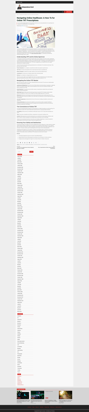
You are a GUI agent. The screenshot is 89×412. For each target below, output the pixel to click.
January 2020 (19, 293)
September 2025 (20, 172)
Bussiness (19, 323)
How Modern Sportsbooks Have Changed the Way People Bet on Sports (37, 395)
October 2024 (19, 192)
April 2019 (19, 309)
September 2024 (20, 194)
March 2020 (19, 289)
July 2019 (19, 304)
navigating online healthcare (29, 144)
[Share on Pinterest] (29, 143)
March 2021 (19, 268)
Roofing (18, 357)
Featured (19, 330)
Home (18, 377)
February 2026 (19, 163)
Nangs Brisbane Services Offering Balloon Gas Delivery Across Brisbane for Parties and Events (35, 137)
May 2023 (19, 223)
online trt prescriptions (37, 144)
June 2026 (19, 160)
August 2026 (19, 156)
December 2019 (20, 295)
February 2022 (19, 248)
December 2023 (20, 210)
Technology (19, 368)
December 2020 (20, 273)
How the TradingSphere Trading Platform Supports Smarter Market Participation (51, 395)
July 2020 (19, 282)
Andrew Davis (20, 25)
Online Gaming (19, 350)
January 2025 (19, 187)
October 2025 (19, 170)
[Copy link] (38, 143)
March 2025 (19, 183)
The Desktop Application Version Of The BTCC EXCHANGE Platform (30, 135)
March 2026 (19, 161)
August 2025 (19, 174)
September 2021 (20, 257)
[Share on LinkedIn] (25, 143)
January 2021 (19, 271)
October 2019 (19, 298)
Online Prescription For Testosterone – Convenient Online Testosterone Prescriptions (65, 395)
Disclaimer (19, 380)
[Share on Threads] (36, 143)
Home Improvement (20, 341)
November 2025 (20, 169)
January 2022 (19, 250)
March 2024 (19, 205)
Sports (18, 364)
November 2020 (20, 275)
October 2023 (19, 214)
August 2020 (19, 280)
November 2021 (20, 253)
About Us (19, 379)
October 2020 (19, 277)
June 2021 (19, 262)
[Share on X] (23, 143)
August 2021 (19, 259)
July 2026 (19, 158)
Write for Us (19, 383)
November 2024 (20, 190)
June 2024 (19, 199)
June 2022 (19, 241)
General (18, 337)
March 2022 (19, 246)
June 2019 (19, 306)
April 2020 (19, 288)
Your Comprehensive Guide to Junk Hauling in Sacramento (46, 147)
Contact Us (19, 376)
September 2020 (20, 279)
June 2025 (19, 178)
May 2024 (19, 201)
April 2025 (19, 181)
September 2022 (20, 235)
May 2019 (19, 307)
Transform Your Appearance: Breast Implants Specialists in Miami (25, 147)
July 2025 (19, 176)
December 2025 (20, 167)
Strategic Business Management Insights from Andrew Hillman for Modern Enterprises (34, 138)
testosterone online (44, 144)
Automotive (19, 319)
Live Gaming (19, 346)
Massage (19, 348)
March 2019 (19, 311)
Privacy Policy (19, 381)
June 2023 (19, 221)
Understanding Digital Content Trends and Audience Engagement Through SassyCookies (23, 395)
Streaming (19, 366)
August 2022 (19, 237)
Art (18, 317)
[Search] (62, 12)
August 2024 (19, 196)
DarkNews (48, 410)
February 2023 (19, 228)
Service (18, 359)
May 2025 (19, 179)
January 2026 (19, 165)
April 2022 (19, 244)
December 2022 (20, 230)
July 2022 (19, 239)
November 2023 (20, 212)
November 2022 (20, 232)
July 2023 (19, 219)
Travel (18, 371)
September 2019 (20, 300)
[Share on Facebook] (20, 143)
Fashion (18, 326)
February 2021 (19, 270)
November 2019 (20, 297)
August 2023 (19, 217)
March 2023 (19, 226)
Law (18, 344)
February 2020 (19, 291)
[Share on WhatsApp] (27, 143)
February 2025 (19, 185)
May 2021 (19, 264)
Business (20, 144)
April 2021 (19, 266)
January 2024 (19, 208)
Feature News (19, 328)
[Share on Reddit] (31, 143)
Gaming (18, 335)
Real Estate (19, 355)
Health (18, 339)
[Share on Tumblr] (34, 143)
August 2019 (19, 302)
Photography (19, 353)
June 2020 (19, 284)
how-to (24, 144)
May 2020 (19, 286)
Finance (18, 332)
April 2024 (19, 203)
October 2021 (19, 255)
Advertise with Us (20, 384)
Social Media (19, 362)
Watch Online (69, 11)
